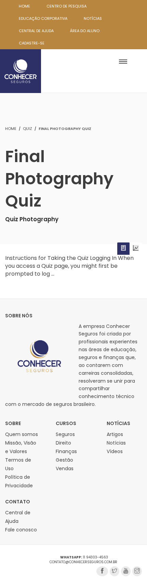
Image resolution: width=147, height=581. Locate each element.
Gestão (64, 460)
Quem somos (21, 434)
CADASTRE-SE (31, 43)
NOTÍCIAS (93, 18)
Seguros (65, 434)
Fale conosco (21, 529)
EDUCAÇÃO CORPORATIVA (43, 18)
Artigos (115, 434)
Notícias (116, 442)
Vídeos (115, 451)
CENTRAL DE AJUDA (36, 31)
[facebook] (102, 571)
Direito (63, 442)
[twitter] (114, 571)
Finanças (66, 451)
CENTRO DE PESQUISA (66, 6)
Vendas (65, 468)
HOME (24, 6)
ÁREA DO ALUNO (84, 31)
